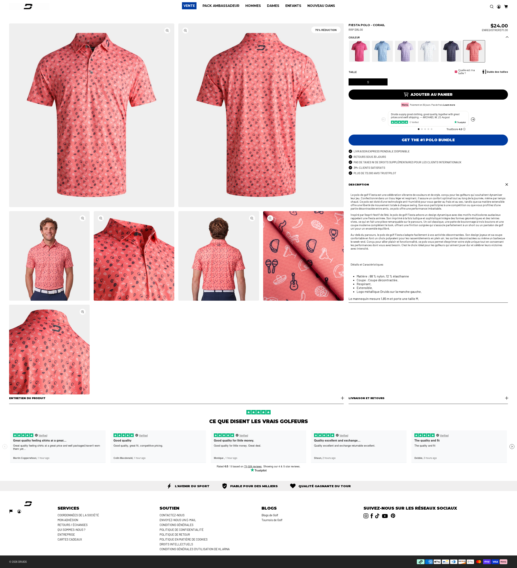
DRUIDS (22, 561)
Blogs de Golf (270, 515)
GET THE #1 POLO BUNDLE (428, 140)
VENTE (189, 6)
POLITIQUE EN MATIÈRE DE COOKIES (184, 539)
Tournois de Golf (272, 520)
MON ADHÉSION (68, 520)
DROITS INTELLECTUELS (176, 544)
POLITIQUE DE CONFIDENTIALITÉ (182, 529)
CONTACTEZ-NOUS (172, 515)
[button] (506, 7)
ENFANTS (293, 5)
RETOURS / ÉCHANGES (73, 525)
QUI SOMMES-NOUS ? (71, 529)
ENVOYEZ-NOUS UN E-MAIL (178, 520)
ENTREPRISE (66, 534)
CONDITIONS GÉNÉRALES (176, 525)
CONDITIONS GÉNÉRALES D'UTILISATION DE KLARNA (195, 549)
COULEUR (354, 37)
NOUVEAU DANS (321, 6)
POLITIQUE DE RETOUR (175, 534)
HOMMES (253, 5)
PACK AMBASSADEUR (221, 5)
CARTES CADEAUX (70, 539)
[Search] (492, 7)
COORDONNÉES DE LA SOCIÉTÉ (78, 515)
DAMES (273, 5)
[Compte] (499, 7)
